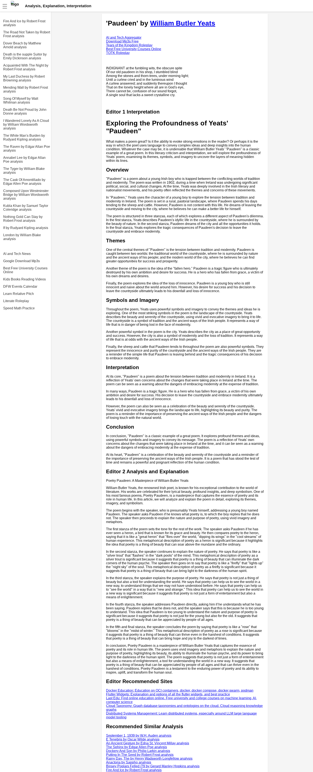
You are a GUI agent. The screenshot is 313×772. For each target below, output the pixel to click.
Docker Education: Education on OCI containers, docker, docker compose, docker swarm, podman (179, 690)
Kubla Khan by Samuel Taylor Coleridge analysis (25, 207)
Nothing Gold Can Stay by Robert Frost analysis (23, 218)
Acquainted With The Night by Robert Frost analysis (25, 67)
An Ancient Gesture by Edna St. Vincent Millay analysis (147, 743)
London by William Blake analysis (22, 237)
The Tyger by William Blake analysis (24, 170)
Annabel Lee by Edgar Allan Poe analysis (24, 159)
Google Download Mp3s (21, 261)
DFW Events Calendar (20, 286)
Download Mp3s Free (122, 41)
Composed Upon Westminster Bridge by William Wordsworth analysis (26, 194)
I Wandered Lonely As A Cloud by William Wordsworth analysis (26, 124)
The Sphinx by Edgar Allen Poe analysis (136, 747)
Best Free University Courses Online (25, 270)
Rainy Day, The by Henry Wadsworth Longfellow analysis (149, 758)
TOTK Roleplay (118, 53)
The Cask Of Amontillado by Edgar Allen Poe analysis (24, 181)
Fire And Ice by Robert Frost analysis (24, 23)
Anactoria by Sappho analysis (128, 762)
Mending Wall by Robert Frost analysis (25, 89)
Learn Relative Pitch (18, 294)
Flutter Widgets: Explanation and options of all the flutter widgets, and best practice (168, 694)
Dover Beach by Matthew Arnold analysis (22, 45)
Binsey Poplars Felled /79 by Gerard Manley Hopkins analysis (153, 766)
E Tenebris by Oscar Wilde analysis (132, 739)
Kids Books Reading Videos (24, 279)
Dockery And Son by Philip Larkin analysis (138, 751)
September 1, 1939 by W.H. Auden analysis (138, 735)
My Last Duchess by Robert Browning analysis (24, 78)
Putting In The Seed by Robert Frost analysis (140, 754)
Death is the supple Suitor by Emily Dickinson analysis (25, 56)
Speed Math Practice (19, 308)
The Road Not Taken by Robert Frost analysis (26, 34)
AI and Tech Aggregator (123, 37)
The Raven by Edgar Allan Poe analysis (26, 148)
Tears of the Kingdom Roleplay (129, 45)
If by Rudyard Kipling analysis (25, 228)
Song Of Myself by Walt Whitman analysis (20, 100)
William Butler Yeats (182, 23)
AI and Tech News (17, 254)
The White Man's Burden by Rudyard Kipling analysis (24, 137)
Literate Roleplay (16, 301)
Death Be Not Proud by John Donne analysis (24, 111)
